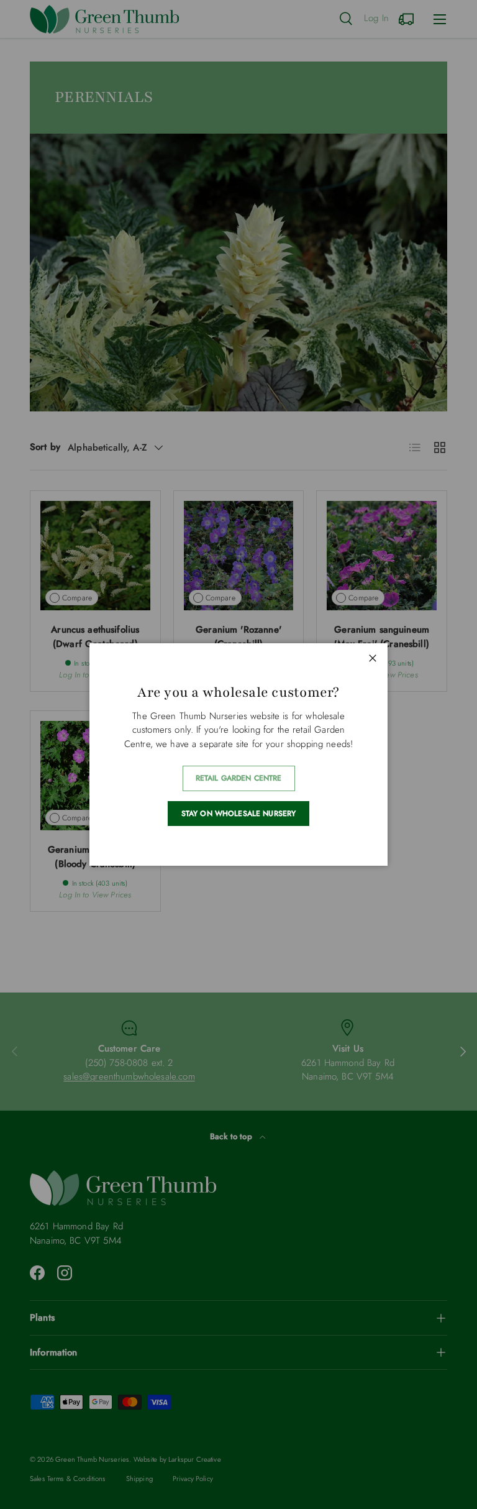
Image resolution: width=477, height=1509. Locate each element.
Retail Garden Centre (239, 778)
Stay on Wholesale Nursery (238, 813)
